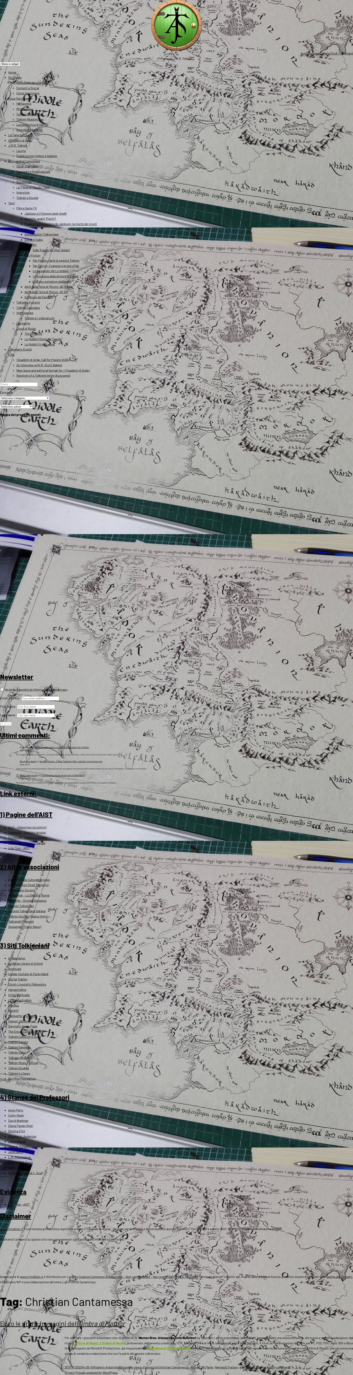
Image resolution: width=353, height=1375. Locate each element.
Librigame (23, 323)
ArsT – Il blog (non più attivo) (27, 827)
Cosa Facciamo (18, 98)
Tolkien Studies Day (29, 114)
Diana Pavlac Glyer (20, 1126)
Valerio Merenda (28, 775)
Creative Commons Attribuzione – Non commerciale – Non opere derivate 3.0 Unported (138, 1277)
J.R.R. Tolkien (17, 145)
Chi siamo (15, 77)
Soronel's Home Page (22, 1026)
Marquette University (22, 1016)
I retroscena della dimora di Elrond (55, 276)
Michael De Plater (201, 1367)
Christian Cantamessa (174, 1367)
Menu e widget (10, 64)
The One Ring (33, 333)
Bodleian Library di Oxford (25, 963)
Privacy (70, 1372)
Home (12, 72)
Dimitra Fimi (16, 1131)
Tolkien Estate (18, 1042)
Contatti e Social (27, 88)
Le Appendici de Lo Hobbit (51, 271)
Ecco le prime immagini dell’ (62, 1323)
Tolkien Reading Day (30, 119)
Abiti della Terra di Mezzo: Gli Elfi (46, 292)
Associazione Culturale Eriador (29, 880)
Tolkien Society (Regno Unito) (28, 916)
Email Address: (10, 698)
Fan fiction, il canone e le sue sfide (56, 266)
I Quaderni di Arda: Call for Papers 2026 (42, 360)
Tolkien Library (18, 1058)
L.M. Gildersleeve (19, 1157)
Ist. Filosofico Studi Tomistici (28, 885)
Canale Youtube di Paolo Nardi (28, 974)
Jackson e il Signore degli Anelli (46, 213)
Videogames (24, 313)
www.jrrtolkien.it (11, 1229)
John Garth (15, 1152)
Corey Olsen (16, 1115)
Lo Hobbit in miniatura (40, 344)
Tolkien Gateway (19, 1047)
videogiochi (247, 1367)
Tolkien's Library (19, 1073)
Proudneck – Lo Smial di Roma (28, 895)
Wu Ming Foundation (22, 1078)
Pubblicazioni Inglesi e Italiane (36, 156)
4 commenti (282, 1367)
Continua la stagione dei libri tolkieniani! (63, 775)
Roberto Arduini (104, 1367)
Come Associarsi (28, 93)
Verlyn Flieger (17, 1167)
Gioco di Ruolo (26, 328)
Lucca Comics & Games (32, 124)
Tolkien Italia (16, 1052)
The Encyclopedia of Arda (25, 1031)
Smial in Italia (33, 239)
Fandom (21, 229)
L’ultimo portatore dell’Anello (52, 281)
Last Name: (8, 715)
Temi (11, 203)
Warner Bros (265, 1367)
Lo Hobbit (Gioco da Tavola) (43, 339)
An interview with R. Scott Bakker (39, 365)
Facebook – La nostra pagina (27, 838)
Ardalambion (16, 958)
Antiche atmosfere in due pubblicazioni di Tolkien (62, 747)
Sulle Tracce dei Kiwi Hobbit (51, 250)
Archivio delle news (128, 1367)
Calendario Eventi (20, 349)
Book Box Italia (28, 761)
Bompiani (14, 969)
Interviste (23, 192)
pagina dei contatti (339, 1277)
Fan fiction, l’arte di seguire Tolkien (56, 260)
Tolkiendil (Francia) (21, 921)
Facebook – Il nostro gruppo (27, 832)
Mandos (13, 1005)
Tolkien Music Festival (23, 1063)
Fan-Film (31, 245)
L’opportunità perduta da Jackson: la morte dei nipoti (61, 224)
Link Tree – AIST (19, 848)
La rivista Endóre (19, 1000)
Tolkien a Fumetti (28, 302)
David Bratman (18, 1120)
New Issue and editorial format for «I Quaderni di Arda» (53, 370)
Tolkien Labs (25, 177)
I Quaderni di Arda (19, 140)
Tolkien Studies (18, 1068)
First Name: (8, 706)
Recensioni (24, 182)
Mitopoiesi (23, 109)
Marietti (13, 1010)
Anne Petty (15, 1110)
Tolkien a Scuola (27, 198)
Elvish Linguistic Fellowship (27, 984)
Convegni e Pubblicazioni (33, 171)
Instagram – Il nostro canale (26, 843)
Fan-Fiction (32, 255)
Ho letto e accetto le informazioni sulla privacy (36, 689)
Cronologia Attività (29, 130)
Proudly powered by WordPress (96, 1372)
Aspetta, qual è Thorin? (40, 218)
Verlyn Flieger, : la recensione (70, 761)
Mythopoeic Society (21, 890)
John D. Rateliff (19, 1147)
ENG (11, 355)
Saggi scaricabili (27, 166)
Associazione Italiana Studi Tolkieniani (326, 53)
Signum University (20, 1021)
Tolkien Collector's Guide (24, 1037)
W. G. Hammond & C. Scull (25, 1173)
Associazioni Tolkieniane (42, 234)
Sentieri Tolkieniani (21, 906)
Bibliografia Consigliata (24, 161)
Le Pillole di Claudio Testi (33, 187)
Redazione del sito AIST (32, 83)
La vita (21, 151)
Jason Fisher (17, 1141)
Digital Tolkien (17, 979)
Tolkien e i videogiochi (40, 318)
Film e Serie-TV (26, 208)
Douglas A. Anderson (22, 1136)
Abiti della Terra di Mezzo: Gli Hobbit (49, 286)
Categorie (6, 392)
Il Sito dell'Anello (19, 995)
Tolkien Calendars (28, 308)
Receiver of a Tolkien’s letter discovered (43, 375)
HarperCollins (17, 990)
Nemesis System (226, 1367)
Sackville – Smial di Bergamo (27, 900)
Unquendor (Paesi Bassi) (24, 927)
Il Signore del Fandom (39, 297)
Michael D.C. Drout (20, 1162)
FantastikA (23, 103)
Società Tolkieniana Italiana (27, 911)
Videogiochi (151, 1367)
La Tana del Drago (20, 135)
